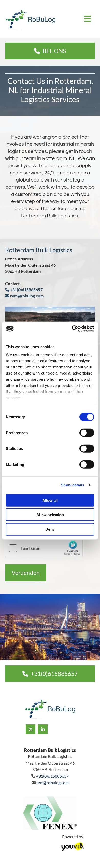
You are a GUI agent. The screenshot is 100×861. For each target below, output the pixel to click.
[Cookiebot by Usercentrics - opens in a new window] (72, 328)
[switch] (86, 432)
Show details (72, 485)
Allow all (50, 500)
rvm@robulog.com (24, 295)
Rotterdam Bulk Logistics (50, 750)
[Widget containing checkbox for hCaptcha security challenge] (44, 548)
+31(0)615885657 (24, 289)
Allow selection (50, 515)
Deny (50, 529)
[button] (50, 51)
